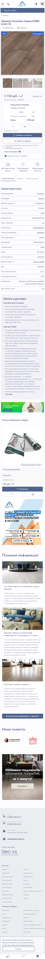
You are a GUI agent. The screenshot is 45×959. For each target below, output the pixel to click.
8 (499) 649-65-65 (14, 817)
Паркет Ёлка (5, 891)
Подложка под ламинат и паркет (32, 891)
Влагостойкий (38, 262)
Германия (40, 232)
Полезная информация (29, 914)
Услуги (4, 914)
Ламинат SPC (5, 873)
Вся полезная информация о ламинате (22, 716)
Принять (18, 949)
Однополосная (38, 228)
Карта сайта (26, 932)
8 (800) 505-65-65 (14, 824)
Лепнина (25, 880)
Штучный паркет (6, 898)
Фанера (25, 898)
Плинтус (25, 869)
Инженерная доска (7, 884)
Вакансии (26, 917)
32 (43, 223)
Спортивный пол (27, 876)
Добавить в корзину (24, 135)
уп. (25, 126)
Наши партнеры (8, 847)
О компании (5, 910)
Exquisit (41, 198)
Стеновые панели (7, 902)
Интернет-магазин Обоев (10, 855)
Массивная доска (7, 887)
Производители (6, 921)
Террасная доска (28, 873)
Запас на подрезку (11, 152)
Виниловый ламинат (8, 876)
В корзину (24, 489)
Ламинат (4, 869)
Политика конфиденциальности (32, 925)
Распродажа (26, 884)
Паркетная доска (7, 880)
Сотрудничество (6, 917)
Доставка (8, 394)
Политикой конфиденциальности (23, 945)
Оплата (4, 928)
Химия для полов (28, 887)
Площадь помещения (18, 108)
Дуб (42, 213)
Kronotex (40, 193)
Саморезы (26, 894)
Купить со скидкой (24, 141)
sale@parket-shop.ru (15, 839)
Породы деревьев (28, 921)
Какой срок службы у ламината (16, 684)
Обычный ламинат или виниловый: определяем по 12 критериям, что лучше (20, 634)
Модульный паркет (7, 894)
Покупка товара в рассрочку (31, 910)
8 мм (42, 247)
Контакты (4, 932)
